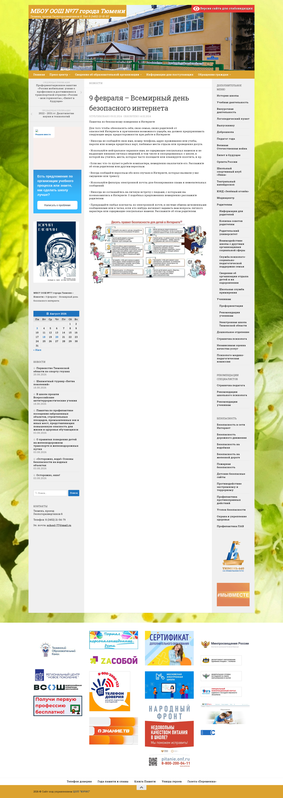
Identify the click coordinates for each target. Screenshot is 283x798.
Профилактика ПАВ (230, 526)
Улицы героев (172, 781)
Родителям (224, 204)
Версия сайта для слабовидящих (226, 8)
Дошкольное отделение (233, 332)
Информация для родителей (231, 212)
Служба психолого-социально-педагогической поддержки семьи (232, 261)
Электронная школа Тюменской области (233, 324)
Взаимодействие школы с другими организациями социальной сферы (232, 245)
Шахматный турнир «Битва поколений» (54, 383)
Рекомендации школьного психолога (232, 393)
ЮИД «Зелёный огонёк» (233, 191)
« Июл (37, 349)
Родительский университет (229, 232)
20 (56, 337)
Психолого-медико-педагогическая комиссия (230, 358)
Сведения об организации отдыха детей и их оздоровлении (233, 277)
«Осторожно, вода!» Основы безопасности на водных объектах (53, 462)
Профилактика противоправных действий (229, 500)
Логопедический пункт (233, 118)
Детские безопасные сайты (231, 475)
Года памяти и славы (113, 781)
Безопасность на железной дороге (228, 455)
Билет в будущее (228, 155)
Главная (39, 74)
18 (44, 337)
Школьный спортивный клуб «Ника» (229, 171)
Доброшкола (225, 132)
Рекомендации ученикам (229, 314)
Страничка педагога (231, 385)
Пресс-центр (58, 74)
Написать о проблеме (57, 205)
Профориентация (231, 305)
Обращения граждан (213, 74)
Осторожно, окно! (48, 475)
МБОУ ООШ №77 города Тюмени (77, 11)
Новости (96, 83)
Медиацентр (225, 197)
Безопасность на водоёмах (228, 446)
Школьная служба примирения (231, 291)
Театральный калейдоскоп (226, 183)
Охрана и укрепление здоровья (232, 518)
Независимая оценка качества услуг (231, 347)
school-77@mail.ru (59, 525)
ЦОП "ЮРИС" (81, 791)
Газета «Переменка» (202, 781)
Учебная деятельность (232, 102)
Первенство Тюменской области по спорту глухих (51, 369)
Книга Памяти (145, 781)
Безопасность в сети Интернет (231, 426)
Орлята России (227, 161)
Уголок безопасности (231, 509)
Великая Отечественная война (232, 147)
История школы (228, 95)
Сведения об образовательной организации (107, 74)
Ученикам (224, 299)
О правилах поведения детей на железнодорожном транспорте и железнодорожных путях (55, 444)
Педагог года (226, 138)
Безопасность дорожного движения (232, 436)
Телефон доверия (79, 781)
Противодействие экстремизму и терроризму (229, 487)
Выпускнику (226, 125)
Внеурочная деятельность (226, 110)
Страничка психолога (232, 338)
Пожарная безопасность (226, 465)
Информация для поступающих (169, 74)
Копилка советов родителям (231, 222)
